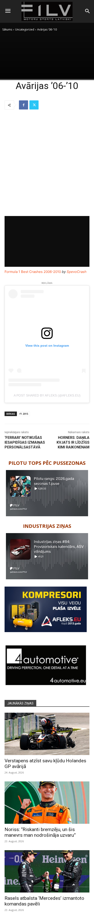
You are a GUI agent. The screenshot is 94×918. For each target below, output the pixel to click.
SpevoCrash (76, 272)
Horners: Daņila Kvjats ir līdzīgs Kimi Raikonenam (73, 442)
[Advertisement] (47, 163)
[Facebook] (23, 104)
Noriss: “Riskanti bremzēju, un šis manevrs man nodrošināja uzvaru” (40, 832)
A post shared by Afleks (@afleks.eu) (47, 395)
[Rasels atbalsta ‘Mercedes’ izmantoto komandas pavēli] (47, 871)
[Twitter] (34, 104)
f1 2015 (24, 413)
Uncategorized (24, 29)
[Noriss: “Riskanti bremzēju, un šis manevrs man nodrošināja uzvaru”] (47, 802)
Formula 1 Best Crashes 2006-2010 (33, 272)
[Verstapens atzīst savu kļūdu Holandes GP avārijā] (47, 734)
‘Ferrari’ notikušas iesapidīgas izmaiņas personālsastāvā (25, 442)
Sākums (7, 29)
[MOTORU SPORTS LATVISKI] (46, 11)
